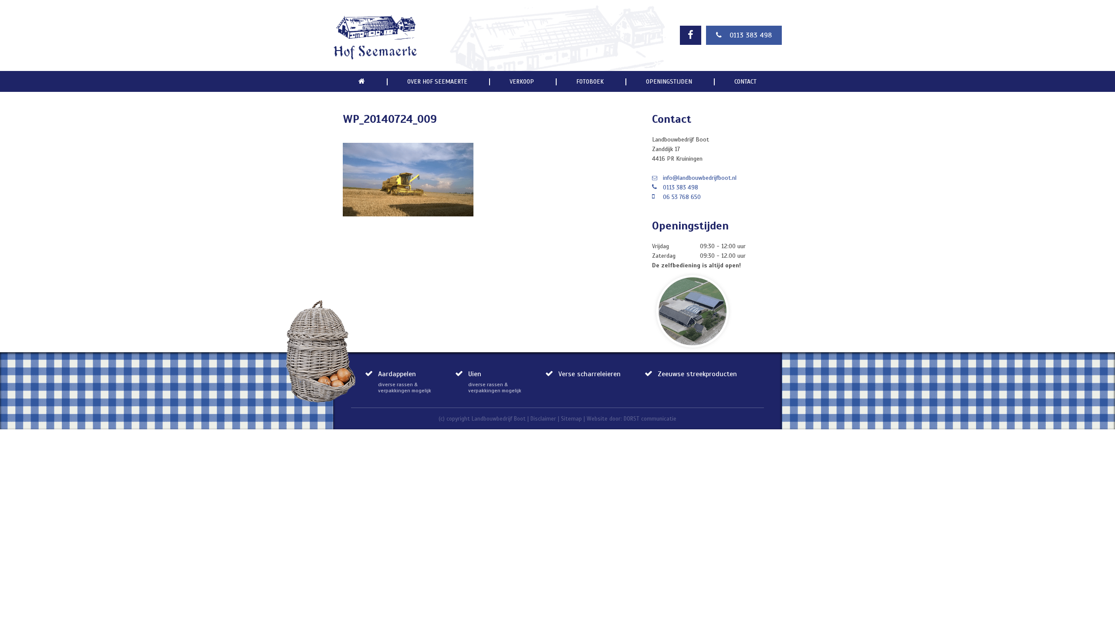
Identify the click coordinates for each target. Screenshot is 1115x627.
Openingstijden (669, 81)
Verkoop (522, 81)
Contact (745, 81)
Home (362, 81)
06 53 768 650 (682, 197)
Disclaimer (543, 418)
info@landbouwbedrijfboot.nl (700, 178)
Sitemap (571, 418)
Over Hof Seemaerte (437, 81)
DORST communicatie (650, 418)
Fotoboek (590, 81)
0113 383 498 (751, 35)
